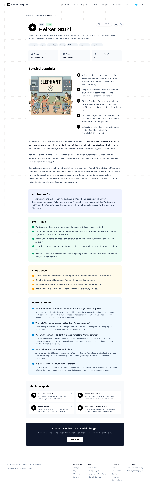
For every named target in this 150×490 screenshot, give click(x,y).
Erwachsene (116, 471)
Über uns (76, 474)
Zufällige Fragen (93, 471)
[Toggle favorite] (121, 24)
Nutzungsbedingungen (135, 471)
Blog (74, 471)
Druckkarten (92, 468)
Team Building (117, 480)
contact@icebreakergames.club (21, 468)
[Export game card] (116, 24)
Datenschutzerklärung (135, 468)
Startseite (29, 15)
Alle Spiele (40, 15)
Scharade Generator (95, 477)
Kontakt (76, 477)
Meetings (115, 477)
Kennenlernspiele (19, 4)
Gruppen (115, 468)
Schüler (114, 474)
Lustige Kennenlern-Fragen (97, 474)
